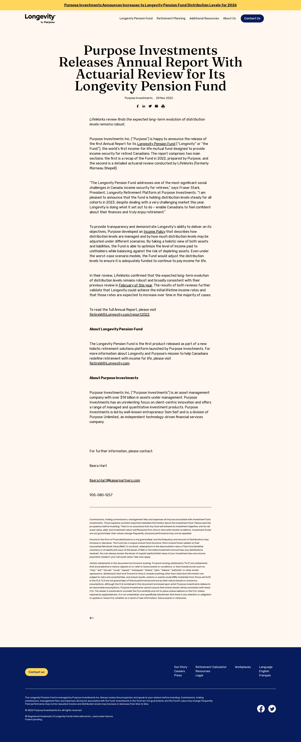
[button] (252, 18)
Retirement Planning (171, 18)
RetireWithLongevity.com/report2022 (119, 314)
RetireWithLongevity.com (109, 363)
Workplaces (243, 667)
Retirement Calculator (211, 667)
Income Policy (154, 231)
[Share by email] (156, 106)
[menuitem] (136, 18)
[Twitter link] (272, 709)
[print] (163, 106)
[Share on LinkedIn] (144, 106)
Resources (203, 671)
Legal (199, 675)
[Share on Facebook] (137, 106)
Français (265, 675)
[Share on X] (150, 106)
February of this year (135, 285)
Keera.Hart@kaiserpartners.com (115, 480)
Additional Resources (204, 18)
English (264, 671)
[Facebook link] (261, 709)
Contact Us (252, 18)
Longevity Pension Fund (136, 18)
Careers (179, 671)
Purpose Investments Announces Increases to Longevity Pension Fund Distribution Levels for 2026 (150, 5)
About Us (229, 18)
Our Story (180, 667)
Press (178, 675)
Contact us (36, 672)
